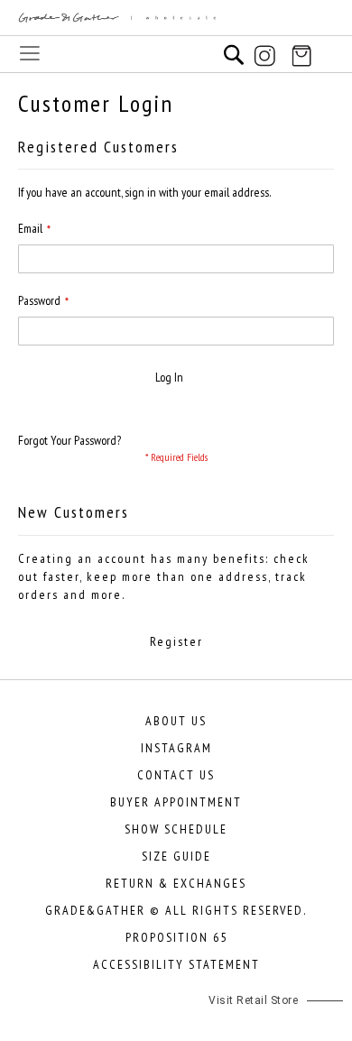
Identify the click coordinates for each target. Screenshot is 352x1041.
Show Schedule (176, 829)
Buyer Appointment (176, 802)
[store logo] (176, 18)
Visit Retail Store (253, 1000)
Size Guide (176, 856)
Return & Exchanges (176, 883)
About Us (176, 721)
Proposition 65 (176, 937)
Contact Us (176, 775)
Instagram (176, 748)
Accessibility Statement (176, 964)
